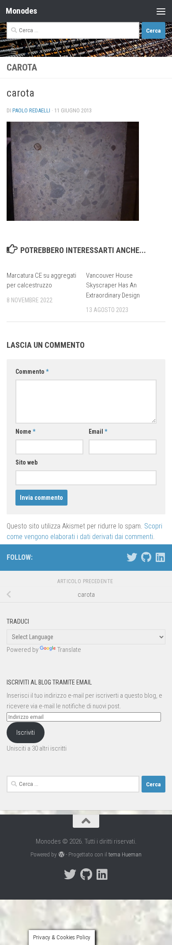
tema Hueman (125, 854)
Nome (25, 431)
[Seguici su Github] (146, 557)
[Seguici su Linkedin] (160, 557)
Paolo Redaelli (31, 110)
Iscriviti (25, 733)
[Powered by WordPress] (61, 854)
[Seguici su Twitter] (132, 557)
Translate (69, 650)
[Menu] (161, 11)
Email (98, 431)
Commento (32, 371)
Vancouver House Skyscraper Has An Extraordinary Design (113, 285)
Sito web (26, 462)
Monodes (21, 11)
